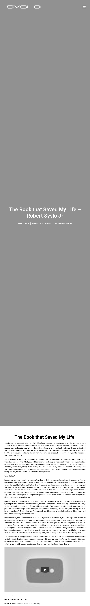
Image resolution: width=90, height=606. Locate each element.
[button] (84, 7)
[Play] (45, 570)
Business (47, 224)
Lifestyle (38, 224)
